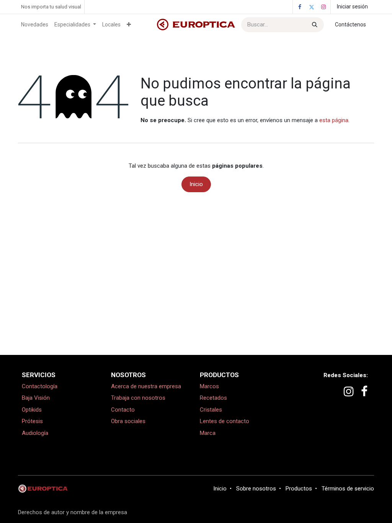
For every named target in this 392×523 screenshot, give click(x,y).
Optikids (32, 409)
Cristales (211, 409)
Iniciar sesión (352, 6)
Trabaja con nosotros (138, 397)
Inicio (196, 184)
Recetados (213, 397)
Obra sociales (128, 421)
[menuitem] (34, 25)
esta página (333, 120)
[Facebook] (299, 7)
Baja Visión (36, 397)
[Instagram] (323, 7)
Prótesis (32, 421)
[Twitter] (311, 7)
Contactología (39, 386)
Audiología (35, 433)
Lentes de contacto (224, 421)
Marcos (209, 386)
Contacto (123, 409)
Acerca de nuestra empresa (146, 386)
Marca (208, 433)
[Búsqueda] (314, 24)
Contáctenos (350, 24)
